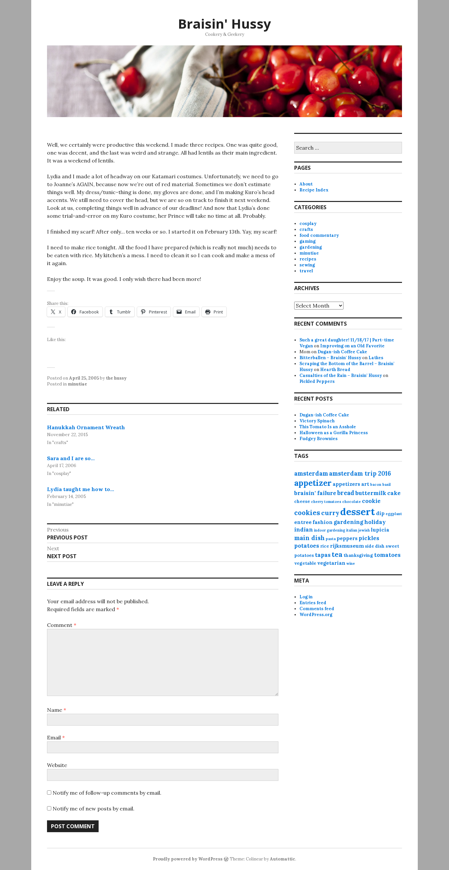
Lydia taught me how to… (80, 489)
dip (380, 513)
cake (394, 493)
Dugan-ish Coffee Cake (342, 352)
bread (345, 493)
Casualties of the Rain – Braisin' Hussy (340, 375)
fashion (323, 522)
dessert (357, 511)
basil (386, 484)
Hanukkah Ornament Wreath (86, 427)
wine (350, 563)
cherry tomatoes (326, 501)
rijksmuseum (347, 546)
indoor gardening (329, 530)
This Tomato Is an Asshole (327, 427)
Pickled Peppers (317, 381)
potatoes (306, 545)
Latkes (375, 357)
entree (303, 522)
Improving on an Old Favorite (352, 346)
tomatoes (387, 555)
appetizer (313, 483)
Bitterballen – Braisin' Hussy (330, 357)
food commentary (319, 235)
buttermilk (370, 493)
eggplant (394, 513)
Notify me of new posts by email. (93, 808)
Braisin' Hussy (224, 23)
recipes (307, 259)
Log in (306, 597)
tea (337, 554)
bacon (375, 484)
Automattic (282, 859)
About (306, 184)
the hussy (116, 378)
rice (324, 546)
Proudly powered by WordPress (188, 859)
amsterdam (311, 473)
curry (330, 513)
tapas (323, 555)
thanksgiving (358, 555)
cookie (371, 501)
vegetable (305, 563)
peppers (347, 538)
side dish (375, 546)
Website (57, 765)
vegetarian (331, 563)
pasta (331, 538)
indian (303, 529)
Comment (61, 625)
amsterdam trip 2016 (360, 473)
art (365, 484)
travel (306, 271)
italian (351, 530)
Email (56, 737)
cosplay (308, 223)
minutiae (77, 384)
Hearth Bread (335, 369)
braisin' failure (315, 493)
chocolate (351, 501)
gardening (310, 247)
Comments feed (316, 608)
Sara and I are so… (71, 458)
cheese (302, 501)
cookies (307, 512)
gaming (307, 241)
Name (56, 710)
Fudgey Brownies (318, 438)
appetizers (346, 484)
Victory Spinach (317, 421)
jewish (364, 530)
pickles (369, 538)
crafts (306, 229)
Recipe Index (313, 190)
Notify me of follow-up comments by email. (107, 792)
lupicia (380, 530)
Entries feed (312, 603)
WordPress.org (315, 614)
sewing (307, 265)
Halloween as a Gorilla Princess (333, 432)
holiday (375, 522)
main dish (309, 538)
